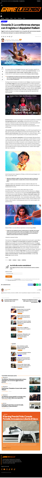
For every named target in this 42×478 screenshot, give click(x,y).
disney (10, 260)
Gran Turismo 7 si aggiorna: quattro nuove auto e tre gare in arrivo (23, 329)
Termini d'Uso (21, 0)
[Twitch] (12, 469)
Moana (19, 260)
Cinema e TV (4, 21)
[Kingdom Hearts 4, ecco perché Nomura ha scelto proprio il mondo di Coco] (13, 311)
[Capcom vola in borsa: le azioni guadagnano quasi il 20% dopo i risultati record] (13, 359)
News (20, 39)
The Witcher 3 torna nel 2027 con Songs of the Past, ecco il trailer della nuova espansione (14, 397)
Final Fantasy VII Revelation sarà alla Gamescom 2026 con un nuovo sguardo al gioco (23, 335)
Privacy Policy (15, 0)
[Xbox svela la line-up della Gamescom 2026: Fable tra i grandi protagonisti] (13, 347)
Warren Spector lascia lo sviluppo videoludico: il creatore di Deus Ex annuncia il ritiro (24, 322)
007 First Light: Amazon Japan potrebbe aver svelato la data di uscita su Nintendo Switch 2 (23, 366)
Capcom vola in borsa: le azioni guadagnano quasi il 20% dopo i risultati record (23, 359)
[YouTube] (4, 469)
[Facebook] (39, 290)
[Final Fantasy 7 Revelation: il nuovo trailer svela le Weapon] (34, 389)
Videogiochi (20, 313)
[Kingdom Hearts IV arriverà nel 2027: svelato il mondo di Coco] (13, 317)
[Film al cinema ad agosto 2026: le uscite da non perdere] (13, 354)
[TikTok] (9, 469)
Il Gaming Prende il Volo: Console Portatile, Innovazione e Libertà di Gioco (20, 417)
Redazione (5, 447)
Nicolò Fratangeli (5, 383)
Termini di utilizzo (17, 279)
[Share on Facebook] (2, 36)
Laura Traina (8, 39)
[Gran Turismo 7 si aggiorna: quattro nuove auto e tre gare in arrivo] (13, 329)
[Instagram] (40, 290)
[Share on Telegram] (8, 36)
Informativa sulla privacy (12, 280)
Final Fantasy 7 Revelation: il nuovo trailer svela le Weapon (14, 389)
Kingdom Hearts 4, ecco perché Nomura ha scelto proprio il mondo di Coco (23, 311)
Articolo (5, 414)
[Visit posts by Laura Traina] (2, 290)
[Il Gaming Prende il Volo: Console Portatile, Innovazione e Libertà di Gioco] (21, 432)
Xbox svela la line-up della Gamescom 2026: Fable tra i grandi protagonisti (23, 347)
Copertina (24, 260)
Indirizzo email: (8, 271)
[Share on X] (4, 36)
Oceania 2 (14, 260)
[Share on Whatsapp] (6, 36)
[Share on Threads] (9, 36)
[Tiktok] (14, 469)
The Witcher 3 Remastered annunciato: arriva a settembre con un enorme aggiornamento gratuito (14, 380)
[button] (39, 1)
